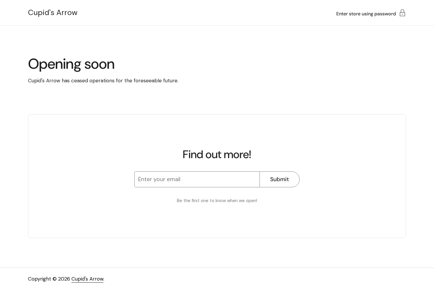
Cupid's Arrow (52, 13)
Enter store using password (366, 13)
